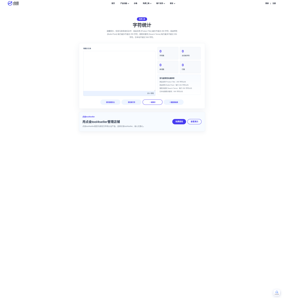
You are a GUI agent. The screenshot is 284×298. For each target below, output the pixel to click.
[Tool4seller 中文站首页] (14, 3)
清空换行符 (131, 102)
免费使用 (179, 122)
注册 (274, 3)
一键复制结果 (173, 102)
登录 (267, 3)
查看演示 (194, 122)
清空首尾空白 (110, 102)
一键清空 (152, 102)
